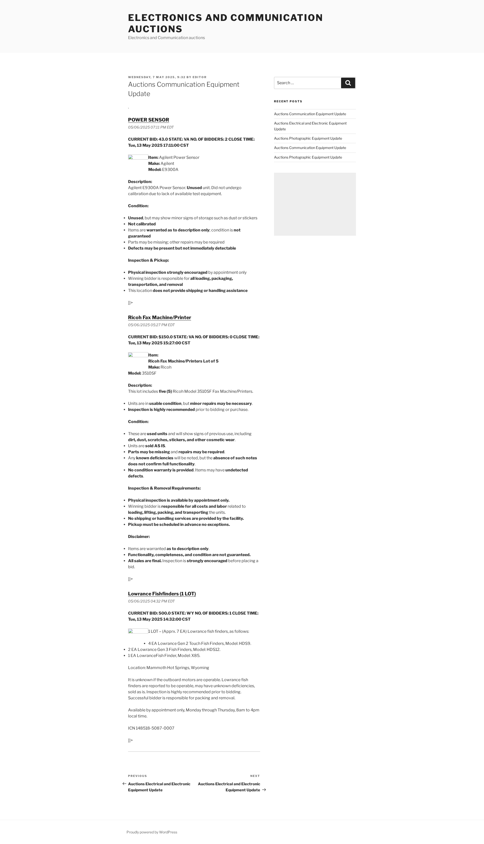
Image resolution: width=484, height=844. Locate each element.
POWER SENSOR (148, 120)
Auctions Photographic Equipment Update (308, 138)
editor (200, 77)
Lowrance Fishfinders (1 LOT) (162, 594)
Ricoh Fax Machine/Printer (159, 317)
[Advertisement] (315, 204)
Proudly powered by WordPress (152, 832)
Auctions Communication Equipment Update (310, 114)
